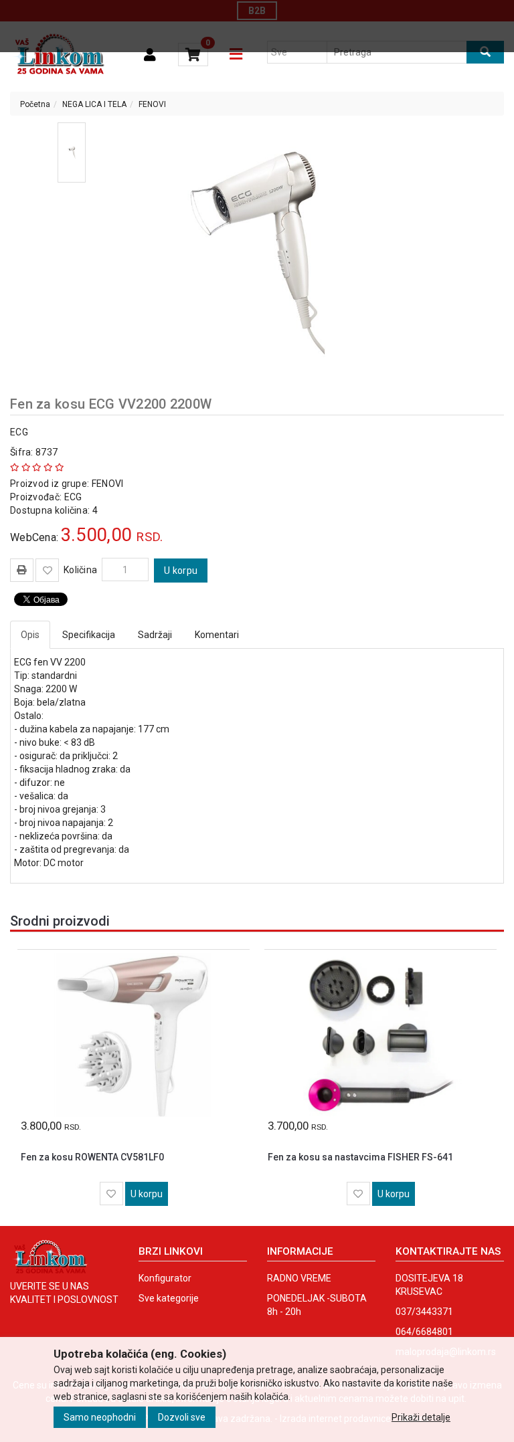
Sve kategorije (169, 1298)
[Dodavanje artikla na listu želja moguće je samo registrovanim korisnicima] (47, 570)
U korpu (180, 570)
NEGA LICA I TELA (94, 104)
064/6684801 (424, 1331)
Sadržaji (155, 634)
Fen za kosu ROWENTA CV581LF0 (92, 1157)
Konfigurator (165, 1278)
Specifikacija (88, 634)
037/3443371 (424, 1311)
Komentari (217, 634)
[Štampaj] (21, 569)
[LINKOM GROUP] (59, 54)
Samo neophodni (100, 1417)
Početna (35, 104)
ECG (19, 432)
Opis (30, 634)
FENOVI (152, 104)
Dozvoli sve (181, 1417)
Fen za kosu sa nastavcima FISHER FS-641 (360, 1157)
